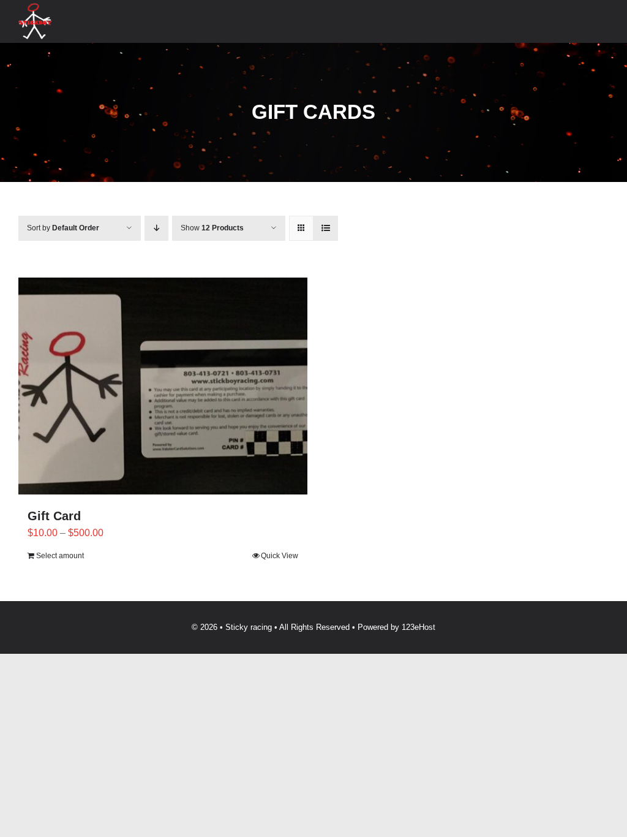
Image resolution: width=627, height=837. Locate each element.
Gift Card (54, 516)
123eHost (418, 627)
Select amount (60, 555)
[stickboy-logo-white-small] (35, 7)
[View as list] (325, 228)
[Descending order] (156, 228)
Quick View (279, 555)
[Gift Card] (162, 386)
